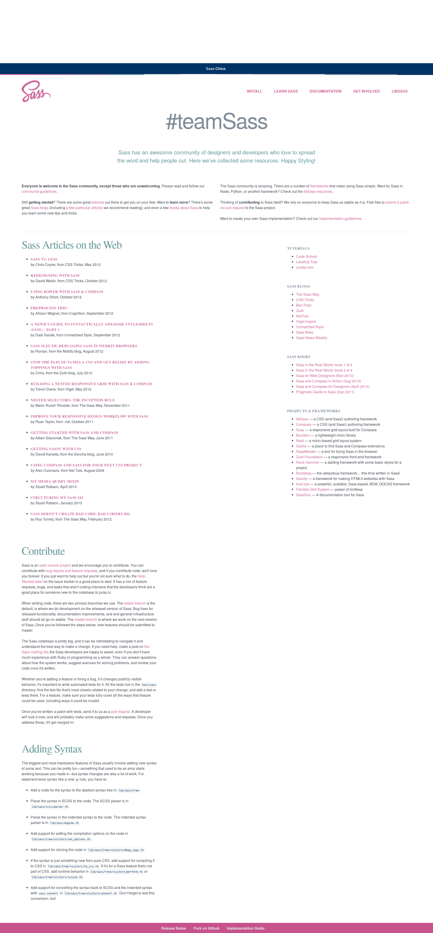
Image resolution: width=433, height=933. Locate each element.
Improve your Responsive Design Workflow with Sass (89, 416)
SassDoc (303, 494)
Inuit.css (302, 483)
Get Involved (366, 91)
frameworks (319, 185)
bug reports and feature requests (71, 570)
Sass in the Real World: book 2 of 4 (324, 370)
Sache (301, 446)
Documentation (326, 91)
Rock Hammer (307, 462)
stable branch (135, 603)
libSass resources (318, 191)
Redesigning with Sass (55, 275)
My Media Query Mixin (55, 481)
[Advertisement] (216, 31)
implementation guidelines (340, 218)
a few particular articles (84, 207)
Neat (300, 440)
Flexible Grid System (312, 489)
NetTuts (302, 316)
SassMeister (306, 451)
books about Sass (184, 207)
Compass (303, 424)
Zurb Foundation (309, 456)
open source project (55, 565)
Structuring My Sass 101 (57, 497)
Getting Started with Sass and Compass (74, 432)
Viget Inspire (306, 321)
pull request (120, 711)
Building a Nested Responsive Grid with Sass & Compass (91, 383)
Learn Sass (286, 91)
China (220, 68)
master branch (85, 619)
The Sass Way (307, 294)
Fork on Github (206, 928)
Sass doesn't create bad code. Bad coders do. (81, 513)
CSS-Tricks (305, 299)
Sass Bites (304, 332)
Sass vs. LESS (44, 259)
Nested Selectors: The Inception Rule (73, 400)
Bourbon (303, 435)
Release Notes (173, 928)
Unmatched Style (310, 326)
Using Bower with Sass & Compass (67, 291)
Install (254, 91)
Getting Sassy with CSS (56, 448)
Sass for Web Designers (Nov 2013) (325, 375)
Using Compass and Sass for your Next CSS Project (86, 465)
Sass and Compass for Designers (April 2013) (332, 386)
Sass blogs (39, 207)
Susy (300, 429)
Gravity (301, 478)
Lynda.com (304, 267)
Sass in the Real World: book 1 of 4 (324, 364)
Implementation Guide (246, 928)
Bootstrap (303, 473)
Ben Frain (304, 305)
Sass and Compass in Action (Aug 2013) (328, 381)
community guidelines (39, 191)
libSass (400, 91)
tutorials (98, 202)
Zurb (300, 310)
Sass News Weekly (311, 337)
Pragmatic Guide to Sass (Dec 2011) (325, 391)
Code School (306, 256)
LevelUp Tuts (306, 261)
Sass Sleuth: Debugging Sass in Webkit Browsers (84, 345)
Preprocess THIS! (49, 307)
